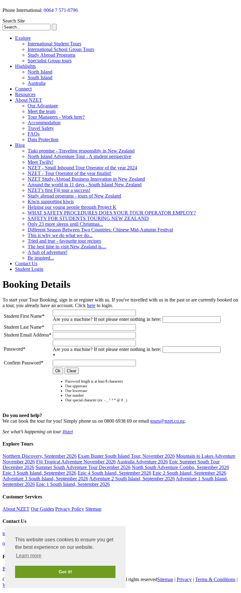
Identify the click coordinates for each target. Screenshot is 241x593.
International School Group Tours (61, 49)
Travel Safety (41, 128)
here (91, 305)
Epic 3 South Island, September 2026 (39, 473)
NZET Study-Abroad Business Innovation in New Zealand (86, 179)
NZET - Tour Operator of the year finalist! (69, 173)
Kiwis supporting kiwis (51, 201)
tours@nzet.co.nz (167, 421)
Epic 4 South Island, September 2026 (114, 473)
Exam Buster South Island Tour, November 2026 (126, 456)
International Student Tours (54, 43)
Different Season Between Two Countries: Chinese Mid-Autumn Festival (100, 229)
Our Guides (42, 509)
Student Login (29, 269)
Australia (37, 83)
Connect (23, 88)
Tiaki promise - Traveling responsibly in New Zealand (81, 150)
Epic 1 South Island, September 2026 (73, 484)
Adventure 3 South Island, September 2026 (45, 478)
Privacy (184, 579)
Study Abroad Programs (51, 55)
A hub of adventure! (47, 252)
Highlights (25, 66)
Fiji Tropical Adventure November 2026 (76, 461)
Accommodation (44, 122)
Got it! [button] (65, 571)
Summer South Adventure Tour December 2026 (83, 467)
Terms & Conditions (215, 579)
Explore (23, 38)
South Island (40, 77)
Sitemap (93, 509)
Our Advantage (43, 105)
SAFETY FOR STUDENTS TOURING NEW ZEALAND (88, 218)
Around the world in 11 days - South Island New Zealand (85, 184)
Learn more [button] (28, 555)
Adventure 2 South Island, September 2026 (132, 478)
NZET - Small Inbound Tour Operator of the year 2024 (82, 167)
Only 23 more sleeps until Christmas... (65, 224)
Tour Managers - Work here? (56, 117)
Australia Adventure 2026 (142, 461)
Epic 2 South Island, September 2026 (189, 473)
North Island (40, 72)
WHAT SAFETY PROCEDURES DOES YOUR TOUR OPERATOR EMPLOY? (112, 212)
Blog (20, 145)
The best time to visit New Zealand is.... (67, 246)
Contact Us (26, 263)
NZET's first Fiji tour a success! (59, 190)
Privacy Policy (69, 509)
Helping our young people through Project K (72, 207)
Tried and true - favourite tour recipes (64, 241)
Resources (25, 94)
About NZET (28, 100)
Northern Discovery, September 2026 (40, 456)
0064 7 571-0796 (61, 10)
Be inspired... (41, 257)
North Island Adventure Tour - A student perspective (79, 156)
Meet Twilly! (40, 162)
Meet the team (42, 111)
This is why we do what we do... (60, 235)
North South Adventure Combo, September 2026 (180, 467)
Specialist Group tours (50, 60)
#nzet (67, 431)
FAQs (34, 134)
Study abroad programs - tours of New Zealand (74, 196)
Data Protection (43, 139)
